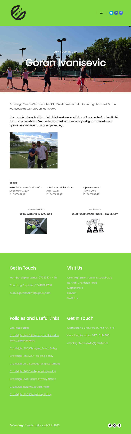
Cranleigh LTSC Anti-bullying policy (31, 356)
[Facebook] (121, 13)
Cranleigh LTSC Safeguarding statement (35, 363)
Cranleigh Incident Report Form (30, 387)
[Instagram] (116, 13)
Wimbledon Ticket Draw (59, 187)
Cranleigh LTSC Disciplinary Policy (31, 394)
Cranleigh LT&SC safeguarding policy (33, 371)
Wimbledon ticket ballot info (25, 187)
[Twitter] (111, 13)
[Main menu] (101, 13)
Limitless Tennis (19, 328)
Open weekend (91, 187)
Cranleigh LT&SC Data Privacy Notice (33, 379)
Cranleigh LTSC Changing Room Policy (33, 348)
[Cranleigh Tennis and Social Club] (18, 13)
